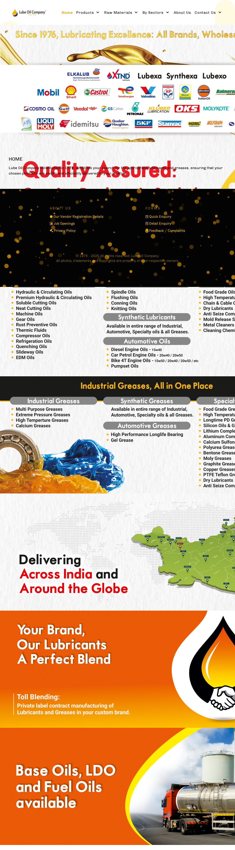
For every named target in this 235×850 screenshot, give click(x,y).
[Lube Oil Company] (27, 12)
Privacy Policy (65, 231)
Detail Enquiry (160, 223)
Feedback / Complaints (167, 231)
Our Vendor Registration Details (78, 217)
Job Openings (64, 223)
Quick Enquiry (160, 217)
